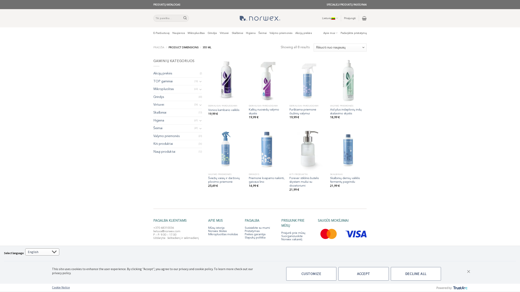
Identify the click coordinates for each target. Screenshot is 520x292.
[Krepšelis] (364, 18)
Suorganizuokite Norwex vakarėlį (292, 237)
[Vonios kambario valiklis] (226, 80)
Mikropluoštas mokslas (223, 234)
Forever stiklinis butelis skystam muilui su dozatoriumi (304, 182)
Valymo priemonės (281, 33)
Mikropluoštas (196, 33)
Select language (14, 253)
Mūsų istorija (216, 228)
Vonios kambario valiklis (223, 110)
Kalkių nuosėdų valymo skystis (264, 111)
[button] (469, 271)
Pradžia (158, 47)
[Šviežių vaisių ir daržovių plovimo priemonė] (226, 149)
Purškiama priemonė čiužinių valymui (302, 111)
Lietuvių (327, 18)
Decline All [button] (416, 273)
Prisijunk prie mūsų (293, 233)
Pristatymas (252, 231)
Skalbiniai (237, 33)
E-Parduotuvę (161, 33)
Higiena (251, 33)
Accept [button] (363, 273)
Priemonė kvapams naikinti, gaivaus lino (267, 180)
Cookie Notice (61, 287)
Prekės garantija (255, 234)
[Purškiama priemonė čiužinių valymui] (307, 80)
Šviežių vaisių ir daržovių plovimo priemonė (224, 180)
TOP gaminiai (163, 81)
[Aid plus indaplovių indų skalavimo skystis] (348, 80)
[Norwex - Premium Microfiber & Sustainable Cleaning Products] (260, 18)
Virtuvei (224, 33)
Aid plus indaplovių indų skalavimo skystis (346, 111)
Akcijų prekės (303, 33)
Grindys (212, 33)
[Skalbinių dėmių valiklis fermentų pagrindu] (348, 149)
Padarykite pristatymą (354, 33)
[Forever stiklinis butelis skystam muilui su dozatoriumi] (307, 149)
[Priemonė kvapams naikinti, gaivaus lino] (267, 149)
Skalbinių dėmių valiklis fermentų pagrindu (345, 180)
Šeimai (262, 33)
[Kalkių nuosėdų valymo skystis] (267, 80)
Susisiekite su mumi (257, 228)
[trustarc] (460, 288)
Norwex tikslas (217, 231)
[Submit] (185, 18)
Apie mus (329, 33)
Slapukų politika (255, 237)
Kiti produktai (163, 144)
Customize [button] (311, 273)
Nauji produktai (164, 151)
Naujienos (178, 33)
